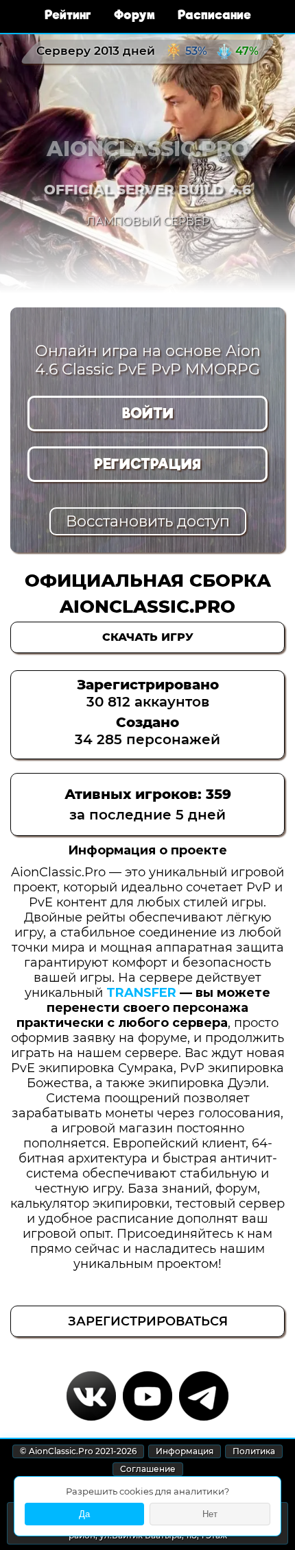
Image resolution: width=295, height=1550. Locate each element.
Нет (209, 1514)
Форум (136, 15)
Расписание (214, 15)
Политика (254, 1451)
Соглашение (148, 1469)
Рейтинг (70, 15)
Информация (184, 1451)
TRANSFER (141, 992)
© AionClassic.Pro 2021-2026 (78, 1451)
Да (84, 1514)
